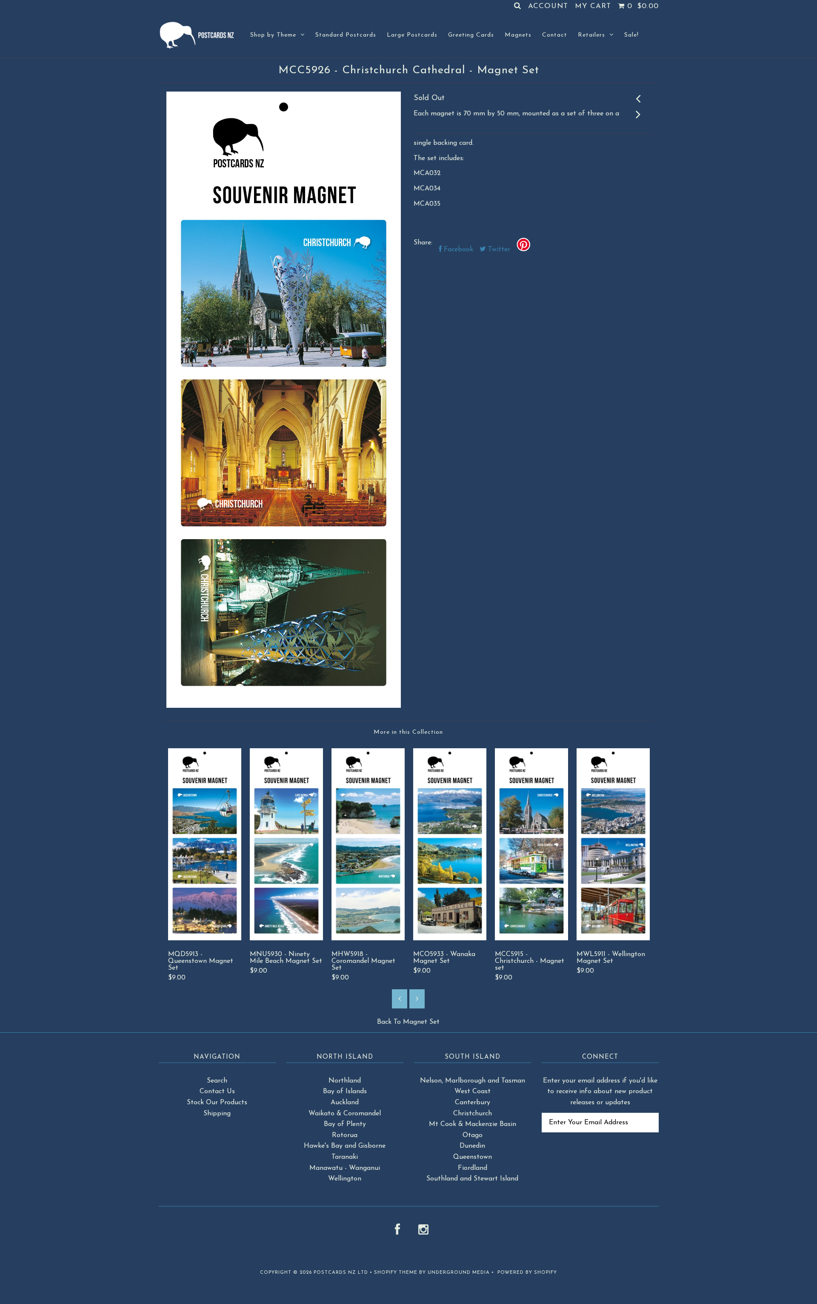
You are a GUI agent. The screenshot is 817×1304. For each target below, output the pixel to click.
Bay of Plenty (345, 1124)
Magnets (518, 35)
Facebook (457, 249)
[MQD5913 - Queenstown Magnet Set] (204, 938)
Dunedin (472, 1146)
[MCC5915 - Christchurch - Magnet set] (531, 938)
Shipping (217, 1113)
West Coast (472, 1091)
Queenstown (472, 1157)
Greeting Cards (471, 35)
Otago (473, 1135)
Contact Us (217, 1091)
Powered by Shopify (527, 1272)
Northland (345, 1080)
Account (548, 6)
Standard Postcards (345, 35)
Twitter (498, 249)
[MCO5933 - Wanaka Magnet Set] (449, 938)
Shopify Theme (395, 1272)
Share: (423, 242)
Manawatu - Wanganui (344, 1168)
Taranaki (344, 1157)
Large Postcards (412, 35)
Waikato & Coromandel (345, 1113)
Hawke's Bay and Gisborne (345, 1146)
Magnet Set (421, 1022)
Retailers (591, 35)
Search (217, 1080)
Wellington (344, 1178)
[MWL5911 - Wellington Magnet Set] (613, 938)
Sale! (631, 35)
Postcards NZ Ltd (341, 1272)
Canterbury (472, 1102)
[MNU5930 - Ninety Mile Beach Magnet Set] (286, 938)
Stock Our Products (217, 1102)
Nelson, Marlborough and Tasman (472, 1080)
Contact (554, 35)
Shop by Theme (273, 35)
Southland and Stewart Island (472, 1178)
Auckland (345, 1102)
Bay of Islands (345, 1091)
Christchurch (472, 1113)
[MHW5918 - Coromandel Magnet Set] (368, 938)
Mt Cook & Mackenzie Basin (472, 1124)
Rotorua (344, 1135)
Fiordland (472, 1168)
